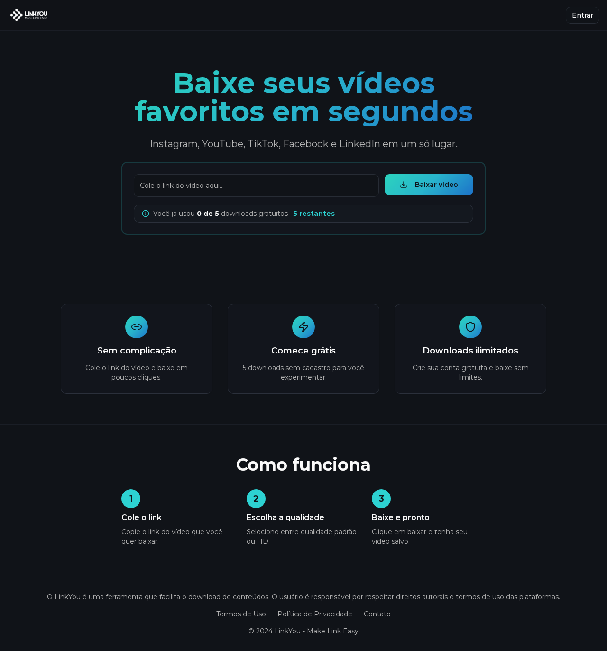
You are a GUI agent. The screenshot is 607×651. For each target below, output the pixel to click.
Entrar (582, 15)
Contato (377, 614)
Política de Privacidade (314, 614)
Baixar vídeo (436, 184)
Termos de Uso (241, 614)
